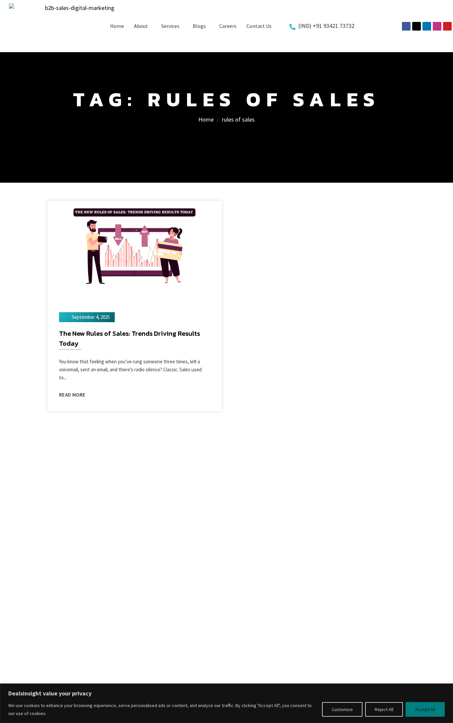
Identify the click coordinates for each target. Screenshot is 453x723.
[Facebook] (406, 26)
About (141, 26)
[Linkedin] (426, 26)
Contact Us (259, 26)
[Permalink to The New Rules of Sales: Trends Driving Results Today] (134, 249)
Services (170, 26)
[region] (226, 703)
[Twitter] (416, 26)
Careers (227, 26)
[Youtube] (447, 26)
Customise (342, 709)
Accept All (425, 709)
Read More (72, 395)
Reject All (384, 709)
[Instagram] (437, 26)
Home (117, 26)
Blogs (199, 26)
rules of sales (238, 119)
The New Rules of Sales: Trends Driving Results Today (129, 338)
